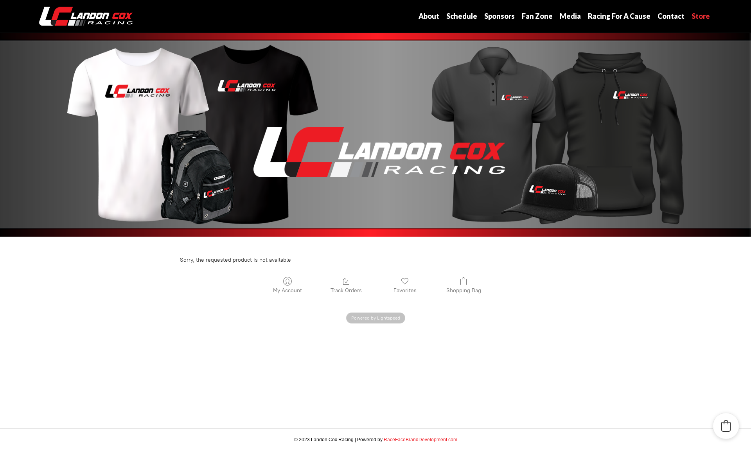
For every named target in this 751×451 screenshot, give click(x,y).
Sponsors (499, 16)
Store (701, 16)
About (429, 16)
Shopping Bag (463, 290)
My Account (287, 290)
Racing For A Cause (619, 16)
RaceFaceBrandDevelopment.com (420, 439)
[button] (726, 426)
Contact (671, 16)
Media (570, 16)
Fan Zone (537, 16)
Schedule (461, 16)
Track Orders (346, 290)
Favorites (405, 290)
